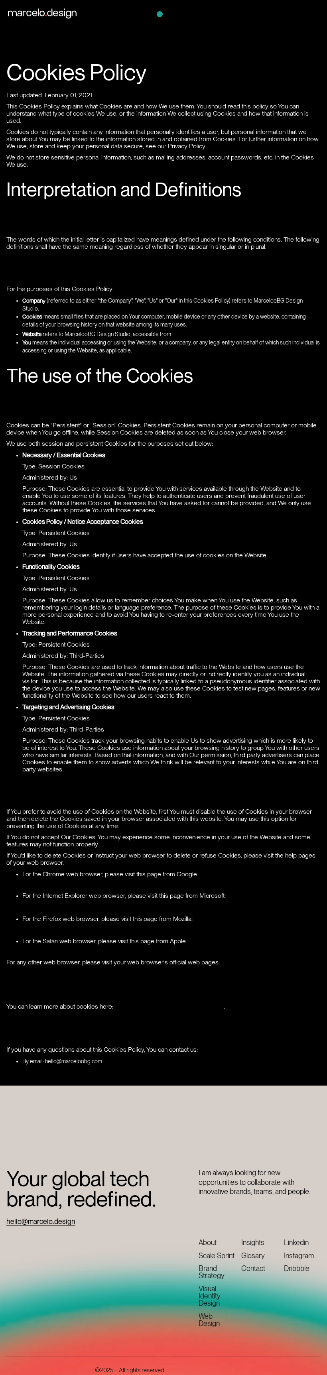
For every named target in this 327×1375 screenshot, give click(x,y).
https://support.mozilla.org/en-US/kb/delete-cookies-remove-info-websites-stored (158, 923)
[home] (42, 13)
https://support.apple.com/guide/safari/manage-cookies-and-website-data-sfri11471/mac (169, 949)
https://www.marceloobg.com (221, 333)
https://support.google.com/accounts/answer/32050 (110, 882)
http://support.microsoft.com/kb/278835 (90, 904)
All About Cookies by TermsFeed (169, 1006)
